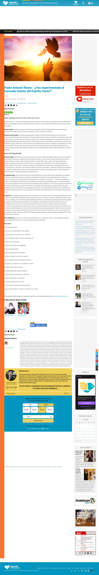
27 (82, 437)
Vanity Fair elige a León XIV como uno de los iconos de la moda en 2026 (88, 287)
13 (82, 431)
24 (94, 434)
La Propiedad (53, 568)
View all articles (9, 347)
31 (94, 437)
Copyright (82, 568)
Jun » (80, 440)
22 (88, 434)
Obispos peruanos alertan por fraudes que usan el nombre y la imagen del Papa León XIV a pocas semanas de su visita (85, 248)
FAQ (48, 568)
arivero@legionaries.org (60, 296)
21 (85, 434)
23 (91, 434)
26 (79, 437)
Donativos (54, 3)
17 (94, 431)
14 (85, 431)
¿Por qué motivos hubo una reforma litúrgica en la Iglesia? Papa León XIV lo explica (88, 267)
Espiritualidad (8, 37)
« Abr (76, 440)
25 (76, 437)
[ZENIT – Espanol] (12, 3)
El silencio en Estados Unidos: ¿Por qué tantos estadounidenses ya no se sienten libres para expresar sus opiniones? (85, 232)
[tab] (80, 533)
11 (76, 431)
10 (94, 428)
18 (76, 434)
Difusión (69, 568)
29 (88, 437)
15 (88, 431)
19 (79, 434)
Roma (31, 3)
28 (85, 437)
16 (91, 431)
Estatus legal (75, 568)
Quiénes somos (41, 568)
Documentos (46, 3)
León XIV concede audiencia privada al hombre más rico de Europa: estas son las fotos (88, 277)
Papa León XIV (26, 3)
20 (82, 434)
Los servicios (62, 568)
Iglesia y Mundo (38, 3)
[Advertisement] (49, 18)
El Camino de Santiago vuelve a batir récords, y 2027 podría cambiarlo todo (88, 295)
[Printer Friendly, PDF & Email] (8, 112)
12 (79, 431)
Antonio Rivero (21, 103)
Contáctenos (89, 568)
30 (91, 437)
